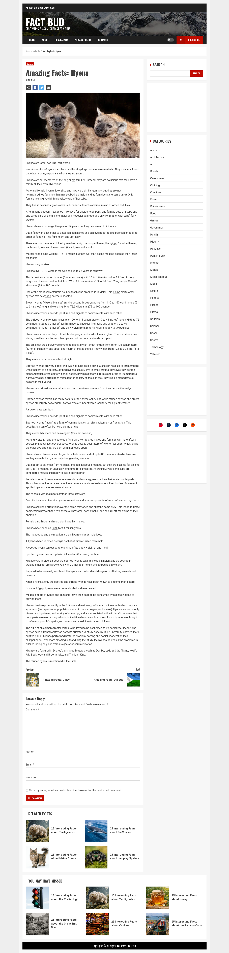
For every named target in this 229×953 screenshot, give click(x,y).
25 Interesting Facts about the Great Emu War (37, 924)
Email (30, 764)
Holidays (155, 248)
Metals (154, 269)
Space (154, 333)
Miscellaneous (158, 276)
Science (155, 326)
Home (32, 40)
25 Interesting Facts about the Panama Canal (157, 924)
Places (154, 305)
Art (152, 164)
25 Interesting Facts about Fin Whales (96, 831)
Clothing (155, 185)
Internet (154, 262)
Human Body (157, 255)
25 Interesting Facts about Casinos (97, 924)
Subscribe (194, 40)
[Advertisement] (176, 108)
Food (153, 213)
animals (50, 194)
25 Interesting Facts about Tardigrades (37, 831)
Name (30, 751)
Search (159, 64)
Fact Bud (45, 22)
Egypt (41, 588)
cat (73, 180)
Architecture (157, 157)
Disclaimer (61, 40)
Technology (157, 347)
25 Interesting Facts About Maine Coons (37, 857)
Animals (30, 64)
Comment (32, 709)
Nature (154, 290)
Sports (154, 340)
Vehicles (155, 354)
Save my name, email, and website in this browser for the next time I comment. (75, 790)
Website (31, 777)
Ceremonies (157, 178)
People (154, 297)
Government (157, 227)
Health (154, 234)
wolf (90, 247)
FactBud (132, 946)
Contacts (103, 40)
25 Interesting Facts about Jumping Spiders (96, 857)
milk (56, 253)
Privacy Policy (82, 40)
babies (84, 211)
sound (116, 292)
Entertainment (158, 206)
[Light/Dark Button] (170, 40)
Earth (55, 528)
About (45, 40)
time (123, 194)
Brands (154, 171)
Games (154, 220)
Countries (155, 192)
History (154, 241)
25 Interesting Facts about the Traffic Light (37, 898)
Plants (154, 312)
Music (153, 283)
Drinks (154, 199)
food (48, 296)
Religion (155, 319)
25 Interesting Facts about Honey (157, 898)
